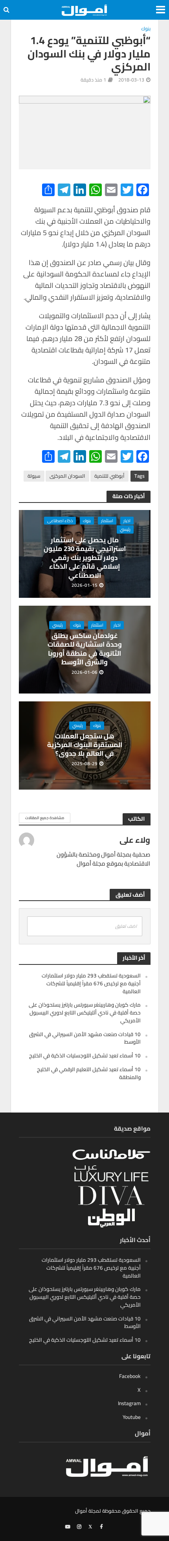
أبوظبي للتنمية (109, 475)
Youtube (132, 1417)
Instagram (129, 1403)
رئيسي (125, 529)
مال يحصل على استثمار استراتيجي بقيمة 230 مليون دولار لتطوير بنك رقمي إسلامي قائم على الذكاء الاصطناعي (85, 558)
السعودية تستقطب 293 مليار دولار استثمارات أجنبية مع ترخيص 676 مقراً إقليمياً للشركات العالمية (91, 983)
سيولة (34, 475)
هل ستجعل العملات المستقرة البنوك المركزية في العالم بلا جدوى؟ (84, 745)
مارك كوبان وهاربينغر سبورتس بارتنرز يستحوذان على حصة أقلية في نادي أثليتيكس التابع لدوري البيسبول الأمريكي (85, 1012)
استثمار (107, 521)
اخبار (126, 521)
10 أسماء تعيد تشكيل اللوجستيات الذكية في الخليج (85, 1055)
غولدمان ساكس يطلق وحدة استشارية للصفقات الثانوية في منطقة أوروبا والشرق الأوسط (85, 649)
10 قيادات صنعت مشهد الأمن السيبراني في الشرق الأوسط (85, 1038)
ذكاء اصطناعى (60, 521)
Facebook (130, 1376)
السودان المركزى (67, 475)
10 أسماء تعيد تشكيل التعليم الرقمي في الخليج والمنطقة (89, 1073)
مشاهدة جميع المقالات (44, 817)
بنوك (146, 29)
